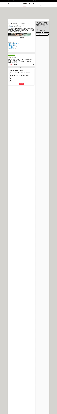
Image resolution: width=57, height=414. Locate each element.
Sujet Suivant (32, 22)
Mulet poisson (10, 44)
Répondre (17, 67)
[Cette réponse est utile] (14, 64)
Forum (48, 0)
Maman (32, 5)
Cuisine (15, 0)
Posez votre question (24, 67)
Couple (21, 5)
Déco (20, 0)
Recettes (18, 0)
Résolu (29, 23)
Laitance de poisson (11, 46)
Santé (33, 0)
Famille (30, 0)
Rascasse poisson (11, 48)
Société (35, 0)
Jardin (22, 0)
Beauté (13, 0)
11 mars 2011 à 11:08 (19, 26)
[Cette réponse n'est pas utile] (16, 64)
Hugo (46, 0)
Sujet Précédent (11, 22)
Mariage (27, 0)
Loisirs (40, 0)
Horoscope (43, 0)
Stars (37, 0)
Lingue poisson (10, 47)
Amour (25, 0)
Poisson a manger (11, 45)
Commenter (11, 64)
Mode (10, 0)
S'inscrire (21, 83)
